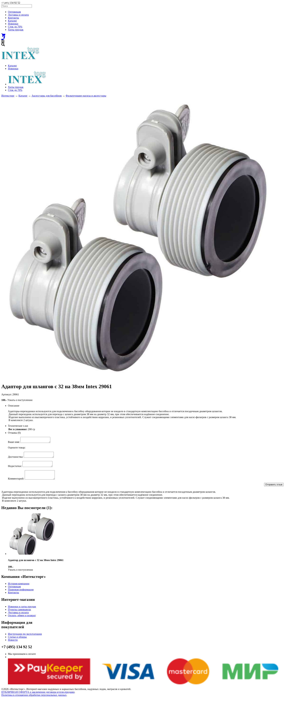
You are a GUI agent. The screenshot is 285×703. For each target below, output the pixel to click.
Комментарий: (16, 478)
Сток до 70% (15, 26)
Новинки (13, 23)
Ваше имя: (14, 442)
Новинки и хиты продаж (22, 606)
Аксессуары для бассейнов (47, 95)
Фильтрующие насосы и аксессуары (86, 95)
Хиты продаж (15, 29)
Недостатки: (15, 466)
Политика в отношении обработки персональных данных (33, 695)
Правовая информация (20, 589)
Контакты (13, 17)
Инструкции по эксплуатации (25, 634)
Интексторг (8, 95)
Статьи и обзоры (17, 636)
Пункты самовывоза (19, 609)
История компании (18, 583)
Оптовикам (14, 11)
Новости (13, 639)
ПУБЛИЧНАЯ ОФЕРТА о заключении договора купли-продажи (38, 692)
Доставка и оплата (18, 14)
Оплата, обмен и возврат (22, 615)
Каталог (12, 20)
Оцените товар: (16, 447)
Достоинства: (15, 456)
